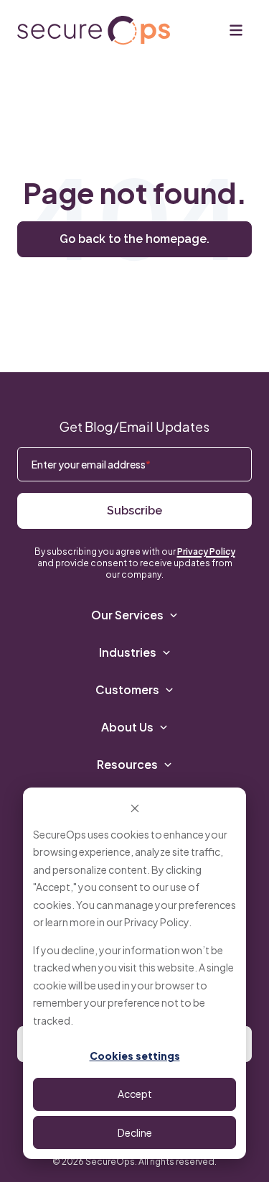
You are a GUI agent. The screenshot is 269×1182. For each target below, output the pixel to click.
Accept (135, 1093)
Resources (127, 764)
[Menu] (236, 30)
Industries (127, 652)
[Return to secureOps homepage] (93, 30)
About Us (127, 726)
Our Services (127, 614)
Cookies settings (135, 1055)
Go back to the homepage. (134, 239)
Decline (135, 1132)
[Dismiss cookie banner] (134, 807)
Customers (127, 689)
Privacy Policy (156, 921)
